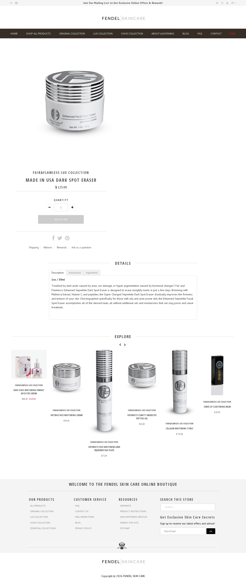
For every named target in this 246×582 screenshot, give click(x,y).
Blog (186, 33)
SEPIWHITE (125, 505)
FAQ (200, 33)
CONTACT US (81, 511)
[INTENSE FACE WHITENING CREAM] (134, 402)
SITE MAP (125, 528)
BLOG (78, 522)
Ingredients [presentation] (92, 272)
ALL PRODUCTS (38, 505)
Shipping (34, 247)
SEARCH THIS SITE (129, 522)
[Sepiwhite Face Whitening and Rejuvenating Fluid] (172, 434)
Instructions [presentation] (75, 272)
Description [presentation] (58, 272)
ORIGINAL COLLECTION (41, 511)
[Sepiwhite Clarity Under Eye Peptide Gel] (209, 402)
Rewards (62, 247)
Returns (48, 247)
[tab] (57, 273)
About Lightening (162, 33)
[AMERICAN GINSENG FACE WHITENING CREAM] (59, 402)
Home (14, 33)
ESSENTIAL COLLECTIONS (43, 528)
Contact (216, 33)
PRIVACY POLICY (83, 528)
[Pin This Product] (67, 239)
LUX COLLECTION (39, 516)
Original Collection (72, 33)
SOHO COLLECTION (40, 522)
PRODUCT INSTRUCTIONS (133, 511)
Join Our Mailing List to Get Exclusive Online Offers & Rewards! (123, 3)
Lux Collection (103, 33)
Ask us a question (81, 247)
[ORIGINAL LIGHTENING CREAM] (21, 396)
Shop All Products (38, 33)
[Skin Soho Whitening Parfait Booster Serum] (96, 377)
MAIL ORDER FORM (84, 516)
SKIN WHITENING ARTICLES (133, 516)
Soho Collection (132, 33)
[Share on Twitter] (59, 239)
